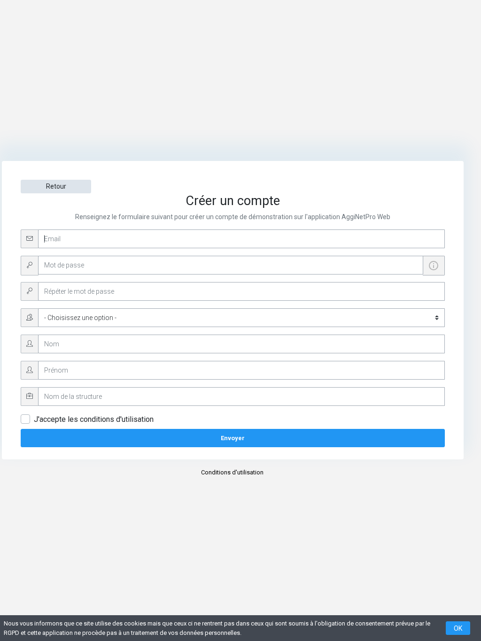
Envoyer (233, 438)
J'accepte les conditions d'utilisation (94, 419)
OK (458, 628)
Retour (56, 186)
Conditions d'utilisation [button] (232, 472)
